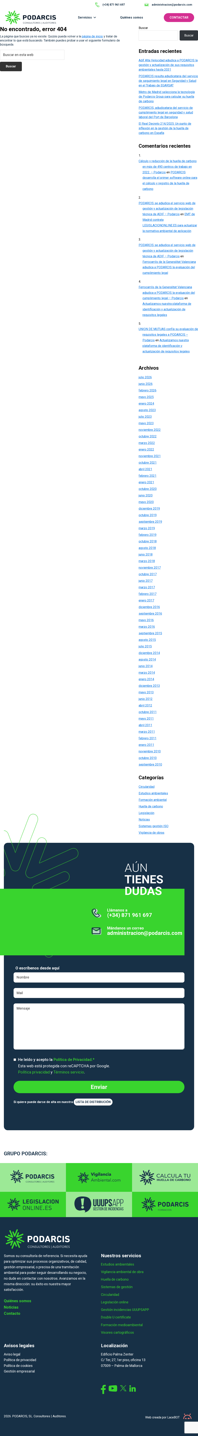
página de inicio (92, 36)
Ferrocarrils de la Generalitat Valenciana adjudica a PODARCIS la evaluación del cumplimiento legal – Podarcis (167, 292)
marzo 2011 (147, 732)
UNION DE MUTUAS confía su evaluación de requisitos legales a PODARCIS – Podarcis (168, 334)
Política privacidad (34, 1072)
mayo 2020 (146, 502)
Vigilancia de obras (151, 832)
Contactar (179, 17)
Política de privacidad (20, 1360)
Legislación (146, 813)
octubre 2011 (148, 712)
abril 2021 (145, 469)
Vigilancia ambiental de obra (122, 1272)
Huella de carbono (151, 806)
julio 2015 (145, 646)
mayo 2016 (146, 620)
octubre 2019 (148, 515)
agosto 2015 (147, 640)
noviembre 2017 (150, 567)
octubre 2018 (148, 541)
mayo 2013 (146, 692)
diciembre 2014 (149, 653)
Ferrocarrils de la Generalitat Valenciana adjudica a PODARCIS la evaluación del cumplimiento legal (169, 267)
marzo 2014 (147, 672)
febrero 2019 (147, 535)
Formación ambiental (153, 800)
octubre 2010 (148, 758)
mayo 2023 (146, 423)
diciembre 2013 (149, 686)
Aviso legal (12, 1354)
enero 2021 (146, 482)
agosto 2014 (147, 659)
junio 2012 (146, 699)
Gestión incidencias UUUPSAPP (125, 1310)
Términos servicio (68, 1072)
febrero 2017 (147, 594)
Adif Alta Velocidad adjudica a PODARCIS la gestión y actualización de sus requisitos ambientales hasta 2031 (168, 64)
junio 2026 (146, 384)
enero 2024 (146, 403)
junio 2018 (146, 554)
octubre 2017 (148, 574)
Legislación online (114, 1302)
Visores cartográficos (117, 1332)
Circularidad (146, 787)
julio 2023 (145, 417)
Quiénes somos (131, 17)
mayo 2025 (146, 397)
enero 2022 (146, 449)
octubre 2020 (148, 489)
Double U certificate (116, 1317)
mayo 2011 (146, 718)
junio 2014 (146, 666)
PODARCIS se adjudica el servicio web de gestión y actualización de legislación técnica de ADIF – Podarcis (167, 208)
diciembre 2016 (149, 607)
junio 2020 (146, 495)
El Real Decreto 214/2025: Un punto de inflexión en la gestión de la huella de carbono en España (165, 128)
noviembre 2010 (150, 751)
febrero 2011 (147, 738)
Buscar (143, 28)
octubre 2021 (148, 462)
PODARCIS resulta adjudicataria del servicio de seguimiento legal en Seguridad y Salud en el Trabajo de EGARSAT (168, 80)
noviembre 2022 (150, 430)
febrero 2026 (147, 390)
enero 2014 (146, 679)
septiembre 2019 (150, 522)
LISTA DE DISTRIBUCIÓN (93, 1102)
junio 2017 (146, 581)
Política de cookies (18, 1366)
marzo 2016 (147, 627)
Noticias (144, 819)
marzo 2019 (147, 528)
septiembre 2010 (150, 764)
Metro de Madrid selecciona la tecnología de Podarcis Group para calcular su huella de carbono (167, 96)
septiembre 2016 (150, 613)
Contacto (12, 1313)
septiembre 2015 (150, 633)
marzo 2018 (147, 561)
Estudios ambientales (153, 793)
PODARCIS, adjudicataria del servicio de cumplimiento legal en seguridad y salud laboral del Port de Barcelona (166, 112)
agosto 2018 (147, 548)
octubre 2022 (148, 436)
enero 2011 (146, 745)
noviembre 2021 (150, 456)
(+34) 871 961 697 (129, 915)
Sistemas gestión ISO (153, 826)
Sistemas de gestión (117, 1287)
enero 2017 (146, 600)
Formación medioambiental (122, 1325)
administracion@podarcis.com (144, 933)
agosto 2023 (147, 410)
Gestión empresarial (19, 1371)
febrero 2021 (147, 476)
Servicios (85, 17)
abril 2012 (145, 705)
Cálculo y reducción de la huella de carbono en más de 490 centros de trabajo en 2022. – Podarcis (168, 166)
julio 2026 (145, 377)
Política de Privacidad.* (74, 1059)
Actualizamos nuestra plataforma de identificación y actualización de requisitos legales (167, 309)
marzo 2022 (147, 443)
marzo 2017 (147, 587)
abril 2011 (145, 725)
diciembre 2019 (149, 508)
